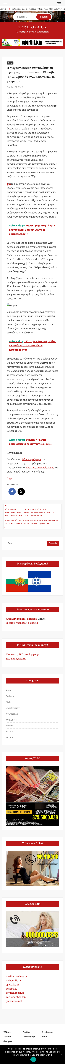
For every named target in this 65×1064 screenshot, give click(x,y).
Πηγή (9, 478)
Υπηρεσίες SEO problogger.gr (22, 654)
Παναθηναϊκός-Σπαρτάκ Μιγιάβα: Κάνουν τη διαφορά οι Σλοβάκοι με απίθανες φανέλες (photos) (31, 522)
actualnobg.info (15, 992)
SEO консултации (16, 658)
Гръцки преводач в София (22, 622)
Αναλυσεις (11, 719)
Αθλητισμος (12, 713)
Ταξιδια (9, 737)
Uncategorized (13, 707)
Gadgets (10, 696)
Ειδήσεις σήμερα (31, 459)
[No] (61, 1054)
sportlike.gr (12, 984)
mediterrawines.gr (16, 976)
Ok (33, 1059)
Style (10, 63)
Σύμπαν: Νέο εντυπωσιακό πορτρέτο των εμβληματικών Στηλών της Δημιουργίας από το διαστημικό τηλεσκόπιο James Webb (29, 512)
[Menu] (5, 3)
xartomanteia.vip (16, 996)
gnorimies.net (14, 1001)
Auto (8, 690)
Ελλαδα (9, 731)
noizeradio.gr (13, 980)
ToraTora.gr (32, 27)
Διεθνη (9, 725)
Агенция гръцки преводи (21, 618)
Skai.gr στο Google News (40, 467)
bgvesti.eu (11, 988)
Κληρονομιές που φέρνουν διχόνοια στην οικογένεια (36, 9)
